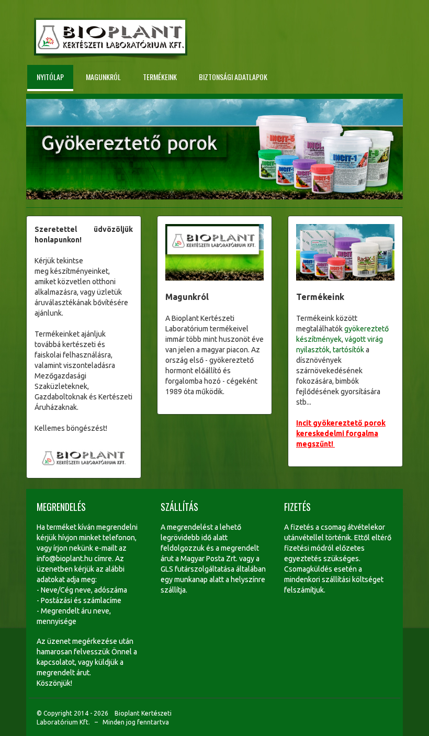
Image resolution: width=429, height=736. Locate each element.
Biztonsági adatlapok (233, 76)
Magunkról (103, 76)
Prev (40, 152)
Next (389, 152)
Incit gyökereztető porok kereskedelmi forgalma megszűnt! (341, 433)
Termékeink (160, 76)
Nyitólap (50, 76)
